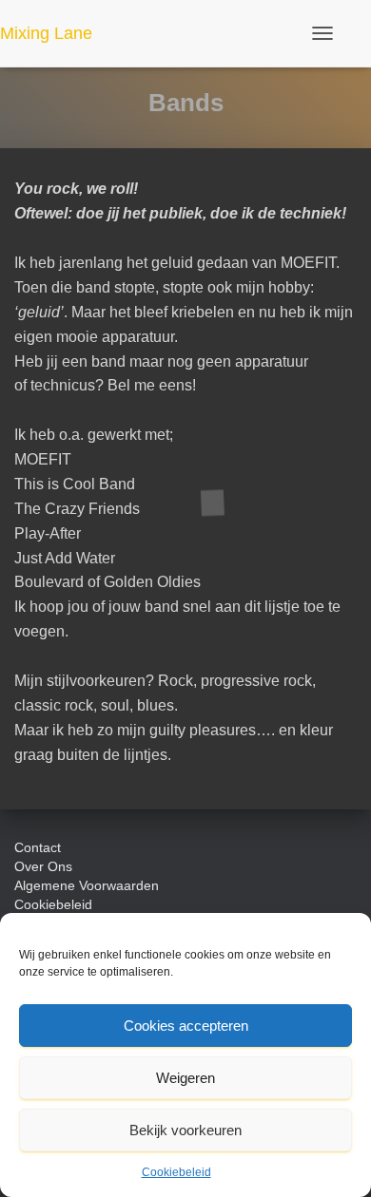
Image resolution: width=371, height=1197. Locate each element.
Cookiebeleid (176, 1172)
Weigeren (185, 1078)
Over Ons (43, 866)
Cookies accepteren (186, 1025)
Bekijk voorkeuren (185, 1130)
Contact (37, 847)
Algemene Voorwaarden (86, 885)
